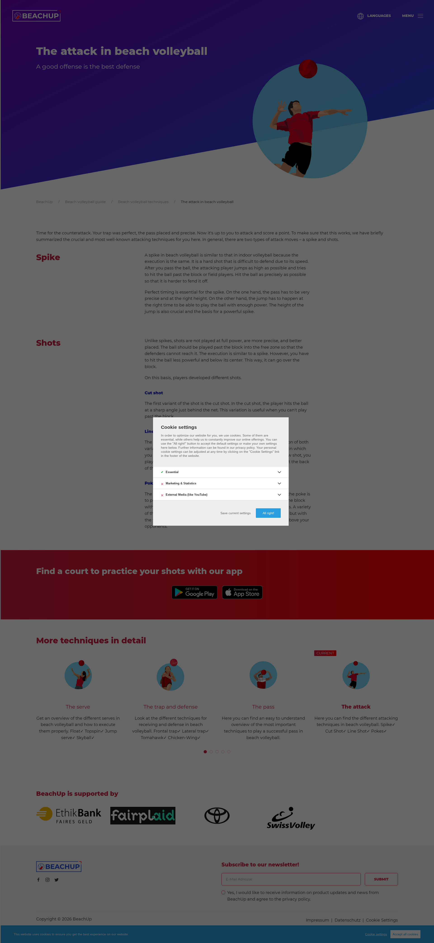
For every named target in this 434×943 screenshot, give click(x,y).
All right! (268, 513)
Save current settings (235, 513)
